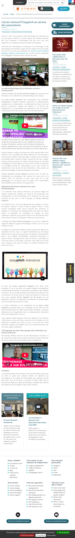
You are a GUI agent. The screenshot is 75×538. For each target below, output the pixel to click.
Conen (55, 472)
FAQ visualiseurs (33, 502)
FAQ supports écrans (35, 499)
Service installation (16, 490)
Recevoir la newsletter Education (56, 521)
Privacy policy (51, 535)
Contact (12, 466)
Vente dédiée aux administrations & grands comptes (59, 492)
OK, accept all (64, 532)
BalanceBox (57, 475)
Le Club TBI (13, 468)
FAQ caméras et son (35, 506)
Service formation (15, 493)
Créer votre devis (59, 488)
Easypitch (56, 466)
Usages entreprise (65, 32)
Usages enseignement (64, 25)
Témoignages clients (35, 472)
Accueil (5, 14)
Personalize (41, 535)
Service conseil (15, 486)
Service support (15, 495)
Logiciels (31, 470)
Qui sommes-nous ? (16, 463)
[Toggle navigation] (2, 5)
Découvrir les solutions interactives (14, 475)
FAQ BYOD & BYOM (35, 504)
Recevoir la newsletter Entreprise (18, 521)
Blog (12, 14)
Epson (55, 468)
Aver (55, 470)
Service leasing (15, 488)
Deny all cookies (27, 535)
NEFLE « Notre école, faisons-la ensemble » (58, 504)
